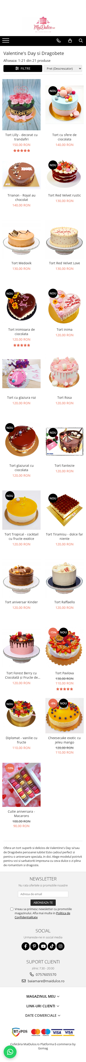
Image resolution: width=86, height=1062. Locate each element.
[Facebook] (26, 946)
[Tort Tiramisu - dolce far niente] (64, 510)
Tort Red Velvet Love (64, 263)
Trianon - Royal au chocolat (22, 197)
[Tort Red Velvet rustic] (64, 175)
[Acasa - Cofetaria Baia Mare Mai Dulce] (43, 25)
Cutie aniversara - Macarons (21, 813)
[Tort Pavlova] (64, 648)
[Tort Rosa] (64, 373)
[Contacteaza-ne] (58, 40)
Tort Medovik (21, 263)
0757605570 (45, 974)
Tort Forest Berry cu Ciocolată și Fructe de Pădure (21, 675)
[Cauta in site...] (81, 40)
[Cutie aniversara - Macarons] (21, 785)
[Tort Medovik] (21, 239)
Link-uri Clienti (41, 1006)
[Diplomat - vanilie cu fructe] (21, 716)
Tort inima (64, 329)
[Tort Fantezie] (64, 441)
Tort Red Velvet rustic (64, 195)
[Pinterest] (34, 946)
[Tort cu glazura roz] (21, 373)
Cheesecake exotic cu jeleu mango (64, 740)
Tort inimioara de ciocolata (21, 331)
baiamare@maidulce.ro (45, 981)
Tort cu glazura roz (21, 397)
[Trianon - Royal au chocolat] (21, 175)
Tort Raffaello (64, 602)
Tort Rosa (64, 397)
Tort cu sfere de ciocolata (64, 137)
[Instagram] (60, 946)
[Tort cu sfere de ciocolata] (64, 104)
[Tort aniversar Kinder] (21, 578)
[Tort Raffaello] (64, 578)
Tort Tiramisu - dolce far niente (64, 536)
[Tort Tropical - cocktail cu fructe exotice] (21, 510)
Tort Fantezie (65, 465)
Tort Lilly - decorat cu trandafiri (21, 137)
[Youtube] (43, 946)
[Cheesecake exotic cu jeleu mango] (64, 715)
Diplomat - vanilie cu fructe (21, 740)
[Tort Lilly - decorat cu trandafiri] (21, 105)
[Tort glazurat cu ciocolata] (21, 441)
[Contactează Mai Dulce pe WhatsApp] (10, 1051)
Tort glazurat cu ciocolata (21, 467)
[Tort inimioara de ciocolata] (21, 306)
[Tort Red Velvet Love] (64, 239)
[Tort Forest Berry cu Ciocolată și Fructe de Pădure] (21, 648)
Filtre (25, 68)
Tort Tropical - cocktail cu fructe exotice (22, 536)
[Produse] (6, 41)
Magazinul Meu (41, 996)
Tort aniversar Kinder (21, 602)
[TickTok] (52, 946)
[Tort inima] (64, 306)
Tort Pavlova (64, 673)
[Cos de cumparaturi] (70, 40)
